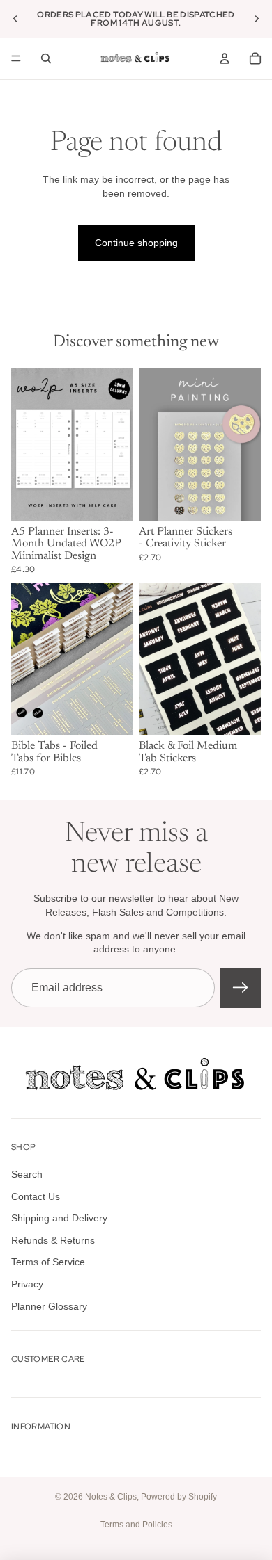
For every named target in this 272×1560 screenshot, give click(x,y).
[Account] (224, 58)
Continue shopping (136, 242)
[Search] (46, 58)
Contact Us (35, 1196)
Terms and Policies (136, 1524)
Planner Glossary (49, 1305)
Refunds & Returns (53, 1240)
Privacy (27, 1284)
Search (27, 1174)
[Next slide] (256, 18)
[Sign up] (240, 988)
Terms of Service (48, 1261)
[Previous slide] (15, 18)
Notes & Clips (111, 1497)
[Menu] (16, 58)
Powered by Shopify (179, 1497)
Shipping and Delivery (59, 1218)
